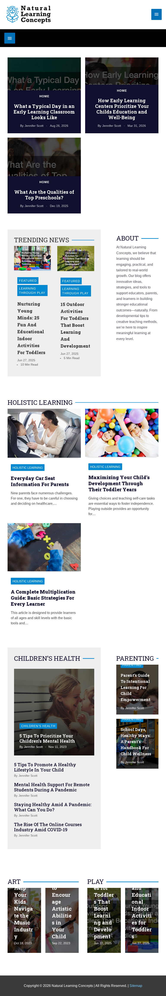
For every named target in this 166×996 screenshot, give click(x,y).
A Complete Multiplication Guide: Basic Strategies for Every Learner (43, 598)
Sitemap (135, 986)
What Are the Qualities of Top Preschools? (44, 195)
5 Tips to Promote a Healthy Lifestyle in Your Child (45, 767)
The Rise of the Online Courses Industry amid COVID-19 (48, 827)
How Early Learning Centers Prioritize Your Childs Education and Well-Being (122, 108)
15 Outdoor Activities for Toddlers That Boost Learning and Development (75, 325)
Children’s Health (38, 726)
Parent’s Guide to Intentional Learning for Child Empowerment (135, 687)
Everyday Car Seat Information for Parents (40, 481)
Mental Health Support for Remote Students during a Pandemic (52, 787)
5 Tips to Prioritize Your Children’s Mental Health (47, 738)
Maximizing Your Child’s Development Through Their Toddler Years (119, 483)
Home (44, 96)
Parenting (132, 665)
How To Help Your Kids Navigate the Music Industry (24, 908)
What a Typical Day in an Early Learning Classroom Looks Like (44, 111)
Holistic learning (28, 467)
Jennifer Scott (34, 125)
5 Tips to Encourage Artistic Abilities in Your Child (62, 908)
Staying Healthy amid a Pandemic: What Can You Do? (52, 807)
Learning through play (32, 291)
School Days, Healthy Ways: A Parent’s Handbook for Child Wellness (136, 741)
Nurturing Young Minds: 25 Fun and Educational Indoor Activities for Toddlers (142, 895)
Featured (28, 280)
